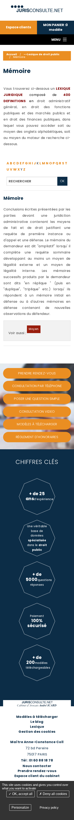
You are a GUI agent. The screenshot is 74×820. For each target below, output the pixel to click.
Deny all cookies (54, 794)
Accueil (11, 54)
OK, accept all (21, 794)
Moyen (33, 329)
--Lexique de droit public (41, 54)
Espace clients (18, 27)
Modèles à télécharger (37, 716)
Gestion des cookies (36, 731)
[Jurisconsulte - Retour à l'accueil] (37, 7)
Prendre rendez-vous (37, 771)
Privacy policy (49, 807)
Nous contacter (37, 766)
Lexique (37, 726)
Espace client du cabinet (37, 775)
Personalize (20, 807)
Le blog (36, 721)
